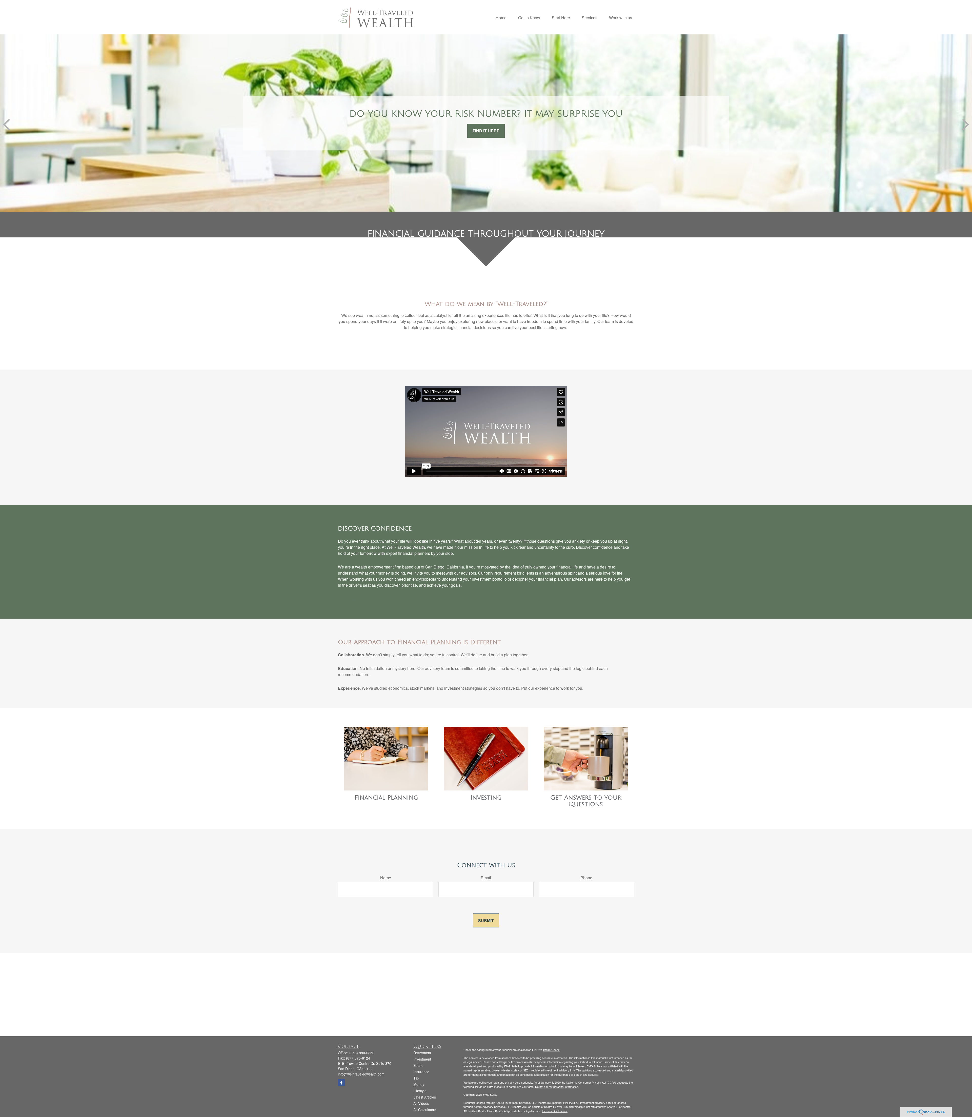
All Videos (421, 1103)
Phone (586, 878)
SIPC (575, 1103)
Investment (422, 1059)
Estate (418, 1065)
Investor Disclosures (555, 1111)
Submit (486, 920)
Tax (416, 1078)
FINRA (567, 1103)
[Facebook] (341, 1082)
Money (418, 1084)
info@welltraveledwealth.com (361, 1074)
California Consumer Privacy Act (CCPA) (591, 1082)
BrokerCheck (551, 1050)
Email (486, 878)
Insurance (421, 1071)
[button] (501, 17)
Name (385, 878)
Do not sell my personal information (556, 1087)
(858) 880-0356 (361, 1052)
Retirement (422, 1052)
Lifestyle (420, 1090)
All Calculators (424, 1109)
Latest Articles (424, 1097)
